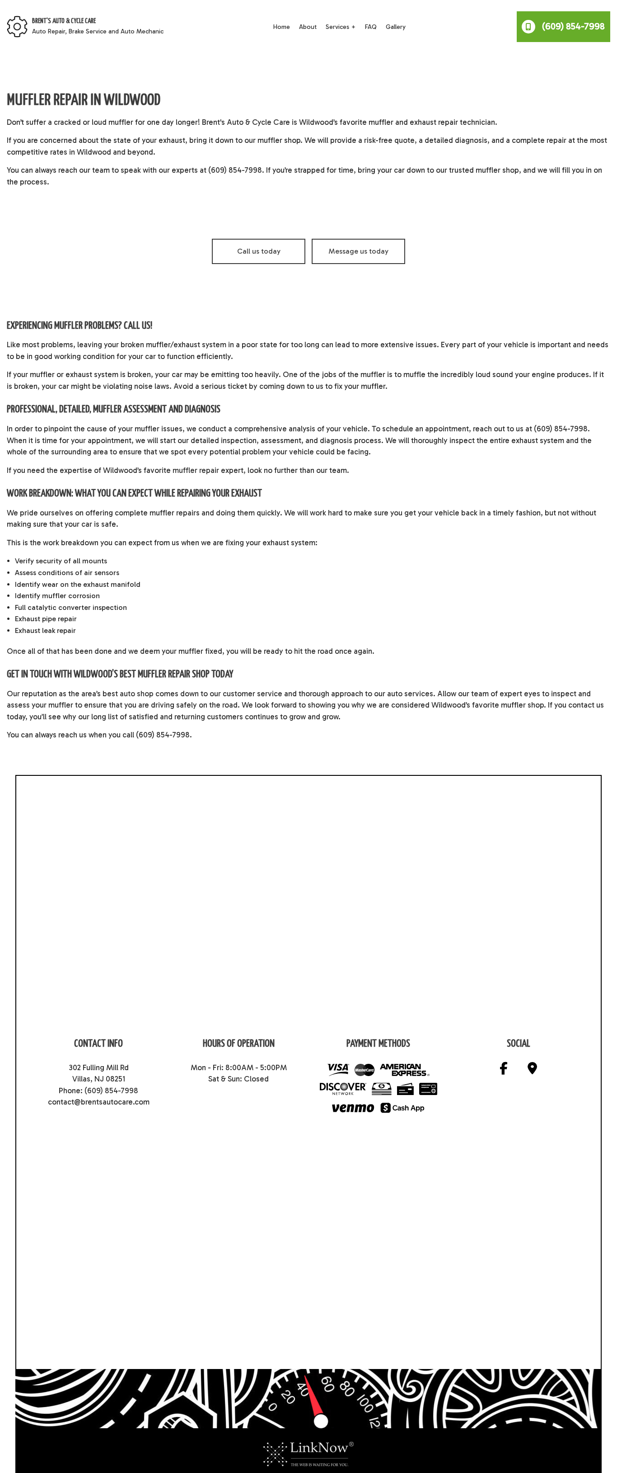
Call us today (258, 251)
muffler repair (196, 470)
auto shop (137, 693)
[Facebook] (504, 1070)
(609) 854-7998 (572, 26)
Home (281, 27)
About (308, 27)
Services (337, 27)
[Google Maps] (532, 1070)
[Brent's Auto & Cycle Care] (17, 26)
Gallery (396, 27)
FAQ (371, 27)
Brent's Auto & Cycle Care (64, 21)
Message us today (358, 251)
